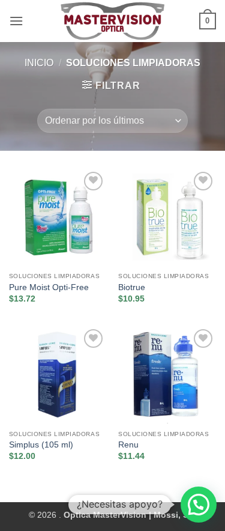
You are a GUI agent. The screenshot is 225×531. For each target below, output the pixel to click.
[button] (16, 20)
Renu (128, 444)
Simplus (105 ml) (41, 444)
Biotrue (131, 287)
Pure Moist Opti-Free (49, 287)
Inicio (39, 63)
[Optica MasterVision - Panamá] (113, 21)
